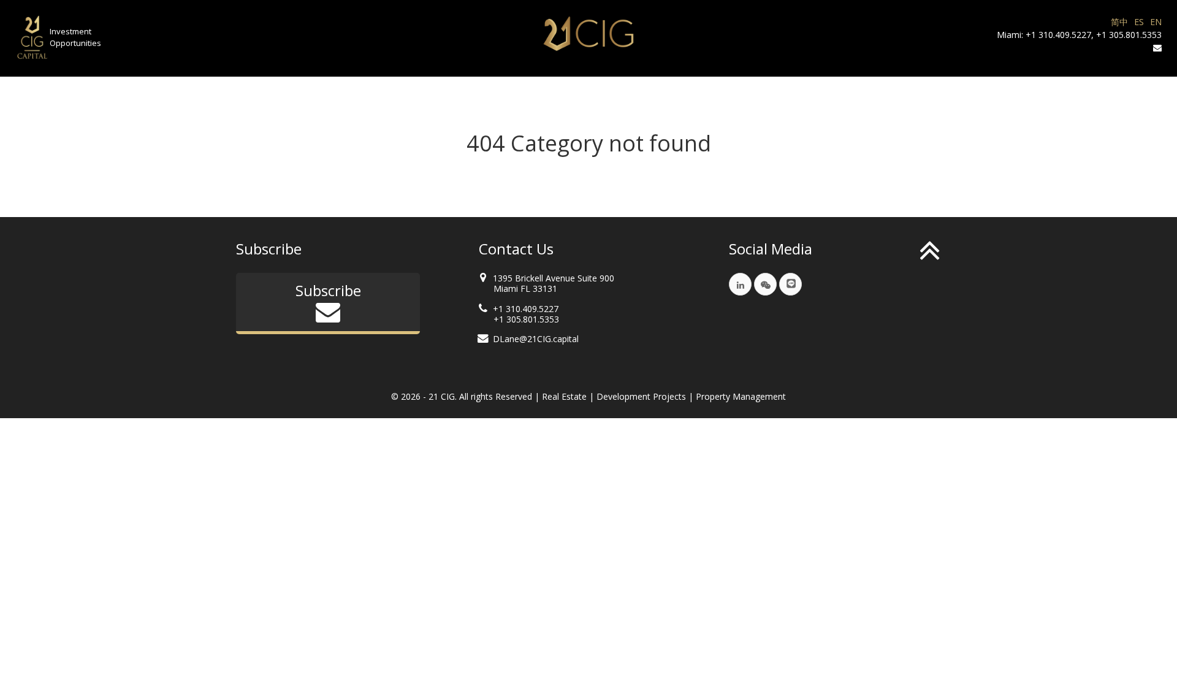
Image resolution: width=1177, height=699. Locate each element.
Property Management (741, 396)
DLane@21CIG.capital (536, 339)
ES (1139, 22)
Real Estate (564, 396)
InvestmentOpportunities (75, 37)
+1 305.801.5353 (1129, 34)
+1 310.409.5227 (1058, 34)
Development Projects (641, 396)
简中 (1119, 22)
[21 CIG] (588, 33)
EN (1156, 22)
